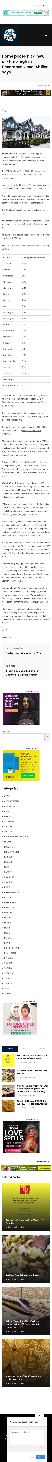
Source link (7, 637)
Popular (26, 1049)
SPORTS (8, 983)
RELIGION (8, 958)
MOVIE (7, 928)
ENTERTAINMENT (12, 852)
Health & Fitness (11, 892)
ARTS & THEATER (12, 801)
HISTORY (8, 897)
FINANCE (8, 862)
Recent (10, 1049)
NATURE (7, 938)
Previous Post (17, 648)
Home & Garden (11, 902)
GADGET (8, 872)
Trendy (42, 1049)
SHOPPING (9, 973)
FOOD (6, 867)
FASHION (8, 857)
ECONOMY (9, 842)
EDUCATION (9, 847)
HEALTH (7, 887)
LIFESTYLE (9, 907)
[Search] (47, 737)
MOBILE (7, 917)
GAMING (8, 882)
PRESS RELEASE (11, 948)
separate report (10, 395)
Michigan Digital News (28, 1062)
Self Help (8, 968)
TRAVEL (7, 993)
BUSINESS (9, 816)
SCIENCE (8, 963)
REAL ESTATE (10, 953)
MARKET (8, 912)
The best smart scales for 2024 (23, 653)
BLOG (6, 811)
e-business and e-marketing (16, 837)
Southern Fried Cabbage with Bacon (32, 1072)
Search (5, 731)
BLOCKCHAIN (10, 806)
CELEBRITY (9, 821)
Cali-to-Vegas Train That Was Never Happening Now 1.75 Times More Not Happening (32, 1088)
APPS (6, 796)
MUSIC (7, 933)
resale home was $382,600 (33, 427)
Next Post (10, 665)
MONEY (7, 923)
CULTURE (8, 831)
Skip (32, 1457)
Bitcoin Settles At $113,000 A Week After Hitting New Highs (32, 1102)
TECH (6, 988)
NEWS (7, 943)
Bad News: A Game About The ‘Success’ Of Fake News (32, 1057)
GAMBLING (9, 877)
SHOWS (7, 978)
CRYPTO (8, 826)
